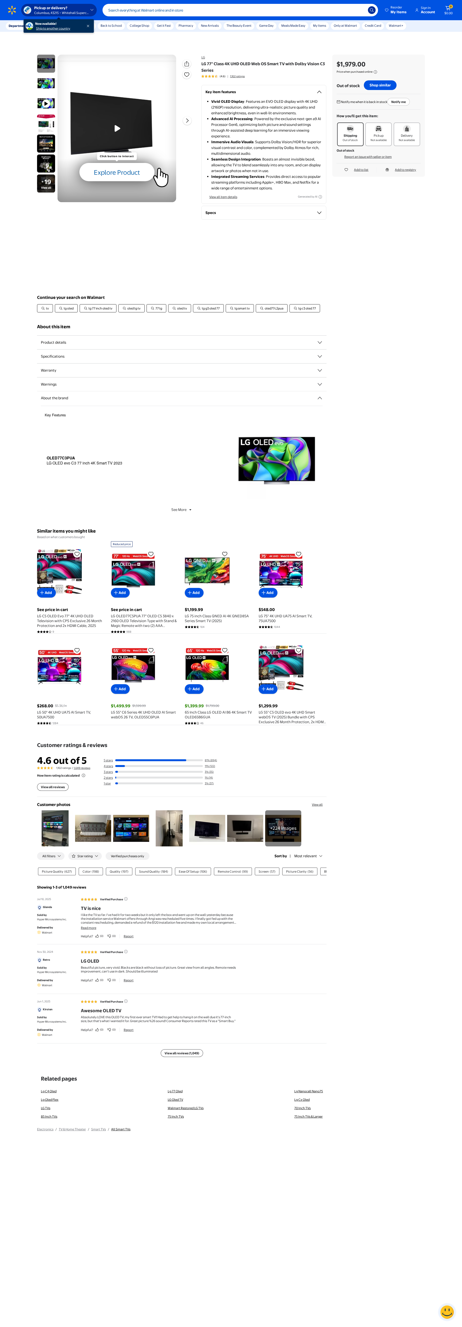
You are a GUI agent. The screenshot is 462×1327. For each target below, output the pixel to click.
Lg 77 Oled (175, 1091)
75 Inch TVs (176, 1116)
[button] (396, 10)
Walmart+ (396, 25)
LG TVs (45, 1108)
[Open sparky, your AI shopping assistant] (447, 1312)
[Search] (372, 10)
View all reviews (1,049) (182, 1053)
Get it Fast (164, 25)
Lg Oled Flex (49, 1100)
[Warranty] (320, 370)
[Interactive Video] (46, 64)
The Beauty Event (238, 25)
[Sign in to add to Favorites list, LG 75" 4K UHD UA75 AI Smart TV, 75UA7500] (298, 554)
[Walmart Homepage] (12, 10)
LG (203, 57)
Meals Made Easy (293, 25)
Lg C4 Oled (49, 1091)
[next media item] (187, 120)
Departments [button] (18, 26)
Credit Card (373, 25)
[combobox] (240, 10)
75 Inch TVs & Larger (308, 1116)
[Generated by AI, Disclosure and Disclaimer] (320, 197)
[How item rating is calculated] (83, 775)
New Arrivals (210, 25)
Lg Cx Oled (302, 1100)
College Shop (139, 25)
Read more (88, 928)
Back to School (111, 25)
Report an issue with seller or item (368, 157)
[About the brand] (320, 398)
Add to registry (405, 170)
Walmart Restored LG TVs (186, 1108)
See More (178, 509)
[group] (223, 76)
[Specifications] (320, 356)
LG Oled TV (175, 1100)
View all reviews (53, 787)
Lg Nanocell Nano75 (308, 1091)
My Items (319, 25)
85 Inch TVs (49, 1116)
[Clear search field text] (360, 10)
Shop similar (380, 85)
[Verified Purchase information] (126, 899)
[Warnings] (320, 384)
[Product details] (320, 342)
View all (317, 804)
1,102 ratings (237, 76)
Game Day (266, 25)
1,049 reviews (82, 768)
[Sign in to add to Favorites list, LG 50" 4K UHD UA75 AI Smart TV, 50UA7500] (77, 650)
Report (129, 936)
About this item (53, 326)
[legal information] (375, 72)
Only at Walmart (345, 25)
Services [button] (48, 26)
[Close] (89, 26)
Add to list (361, 170)
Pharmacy (186, 25)
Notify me (398, 102)
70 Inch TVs (302, 1108)
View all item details (223, 197)
